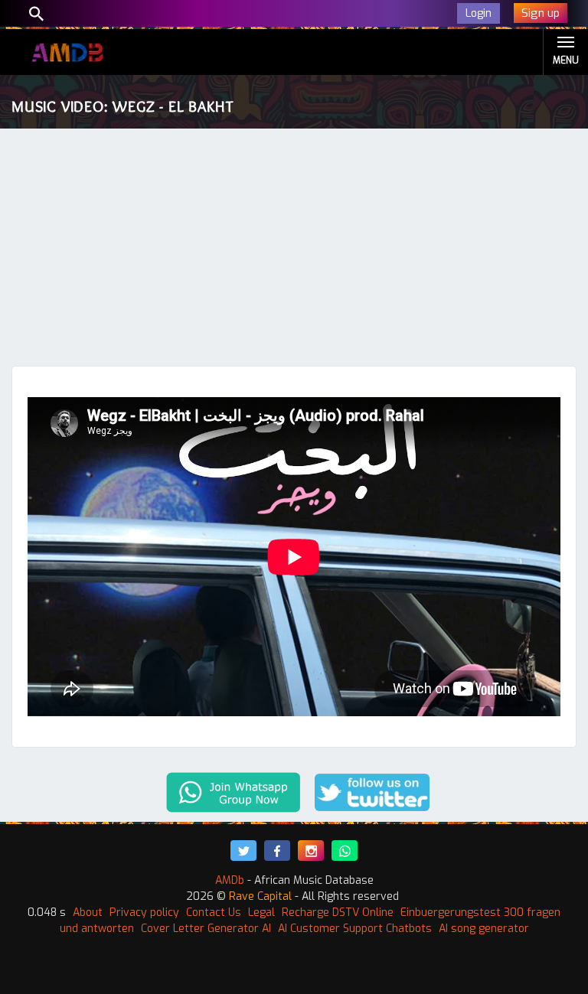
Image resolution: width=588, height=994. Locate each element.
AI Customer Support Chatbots (355, 928)
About (88, 912)
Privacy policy (144, 912)
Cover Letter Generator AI (206, 928)
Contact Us (213, 912)
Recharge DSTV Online (338, 912)
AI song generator (484, 928)
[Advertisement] (294, 251)
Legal (261, 912)
